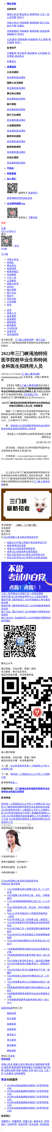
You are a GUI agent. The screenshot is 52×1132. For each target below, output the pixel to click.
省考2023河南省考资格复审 (21, 548)
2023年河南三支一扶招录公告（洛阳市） (29, 919)
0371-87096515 (8, 231)
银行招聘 (11, 289)
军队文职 (11, 299)
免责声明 (22, 1124)
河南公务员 (12, 22)
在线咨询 (11, 331)
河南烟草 (24, 31)
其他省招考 (12, 334)
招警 (18, 1070)
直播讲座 (11, 1024)
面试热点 (19, 56)
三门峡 (4, 254)
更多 (30, 198)
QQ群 (4, 249)
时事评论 (11, 61)
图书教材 (11, 325)
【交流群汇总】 (31, 394)
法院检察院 (12, 31)
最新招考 (11, 1013)
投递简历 (32, 193)
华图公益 (27, 1121)
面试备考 (32, 53)
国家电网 (22, 39)
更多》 (18, 42)
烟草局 (7, 1067)
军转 (31, 1070)
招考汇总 (11, 313)
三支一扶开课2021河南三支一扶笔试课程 (22, 593)
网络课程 (11, 322)
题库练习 (11, 1034)
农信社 (20, 34)
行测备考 (11, 53)
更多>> (14, 782)
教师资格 (34, 31)
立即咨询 (5, 878)
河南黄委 (24, 22)
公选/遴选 (12, 39)
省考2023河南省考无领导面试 (22, 551)
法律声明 (12, 1124)
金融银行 (11, 34)
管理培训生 (22, 198)
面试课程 (20, 77)
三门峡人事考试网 (24, 339)
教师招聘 (34, 22)
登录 (3, 223)
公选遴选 (11, 280)
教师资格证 (12, 271)
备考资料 (11, 316)
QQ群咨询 (12, 328)
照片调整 (11, 1018)
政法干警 (11, 26)
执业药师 (44, 31)
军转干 (20, 17)
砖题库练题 (7, 1008)
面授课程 (11, 319)
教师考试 (34, 14)
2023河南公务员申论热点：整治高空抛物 (29, 960)
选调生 (20, 26)
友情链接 (44, 1124)
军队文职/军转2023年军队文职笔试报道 (27, 557)
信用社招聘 (10, 1070)
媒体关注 (38, 1121)
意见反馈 (33, 1124)
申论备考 (21, 53)
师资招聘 (11, 198)
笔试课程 (11, 77)
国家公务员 (12, 14)
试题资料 (11, 1029)
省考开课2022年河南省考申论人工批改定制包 (24, 596)
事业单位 (24, 14)
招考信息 (5, 884)
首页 (9, 310)
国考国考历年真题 (16, 545)
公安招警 (11, 17)
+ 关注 (16, 245)
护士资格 (43, 39)
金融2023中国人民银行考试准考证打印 (27, 542)
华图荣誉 (16, 1121)
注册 (3, 228)
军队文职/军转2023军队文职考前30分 (26, 554)
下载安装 (32, 217)
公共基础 (42, 53)
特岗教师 (32, 39)
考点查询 (11, 1040)
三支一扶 (44, 14)
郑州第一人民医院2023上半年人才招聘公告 (23, 804)
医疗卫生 (44, 22)
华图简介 (5, 1121)
